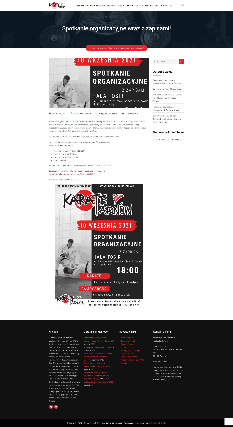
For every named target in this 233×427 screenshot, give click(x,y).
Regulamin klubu (127, 353)
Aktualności (140, 5)
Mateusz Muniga (84, 113)
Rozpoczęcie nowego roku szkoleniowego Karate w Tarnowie (167, 81)
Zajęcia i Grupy (125, 5)
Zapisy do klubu (127, 337)
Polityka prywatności (129, 356)
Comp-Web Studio (158, 423)
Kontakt (167, 5)
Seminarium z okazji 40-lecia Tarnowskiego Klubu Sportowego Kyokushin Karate (167, 119)
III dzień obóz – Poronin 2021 (171, 139)
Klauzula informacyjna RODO (133, 360)
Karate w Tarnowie (105, 5)
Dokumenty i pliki (128, 341)
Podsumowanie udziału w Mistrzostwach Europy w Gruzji (166, 108)
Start (77, 5)
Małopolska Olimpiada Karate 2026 (98, 382)
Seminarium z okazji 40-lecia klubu (167, 89)
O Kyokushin (87, 5)
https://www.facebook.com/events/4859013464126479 (72, 174)
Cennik (123, 347)
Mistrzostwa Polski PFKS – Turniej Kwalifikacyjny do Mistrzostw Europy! (167, 97)
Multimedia (155, 5)
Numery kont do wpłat (130, 350)
